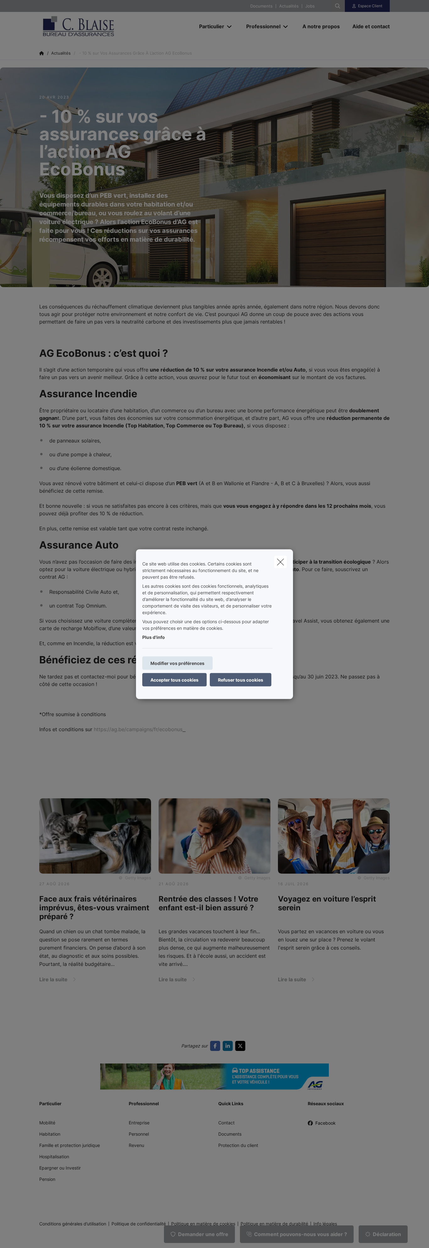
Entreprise (139, 1122)
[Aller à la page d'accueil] (102, 26)
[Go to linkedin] (229, 1046)
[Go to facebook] (216, 1046)
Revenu (136, 1145)
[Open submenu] (230, 26)
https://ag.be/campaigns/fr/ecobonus (137, 729)
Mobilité (47, 1122)
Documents (261, 6)
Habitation (49, 1134)
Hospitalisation (54, 1156)
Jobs (310, 6)
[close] (280, 561)
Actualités (289, 6)
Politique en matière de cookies (203, 1224)
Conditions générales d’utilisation (72, 1224)
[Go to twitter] (241, 1046)
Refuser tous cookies (240, 679)
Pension (47, 1179)
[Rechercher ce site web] (337, 6)
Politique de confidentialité (138, 1224)
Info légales (325, 1224)
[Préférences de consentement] (25, 1236)
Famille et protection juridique (69, 1145)
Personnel (139, 1134)
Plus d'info (153, 637)
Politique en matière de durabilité (274, 1224)
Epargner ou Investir (60, 1167)
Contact (226, 1122)
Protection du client (238, 1145)
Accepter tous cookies (174, 679)
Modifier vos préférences (177, 663)
